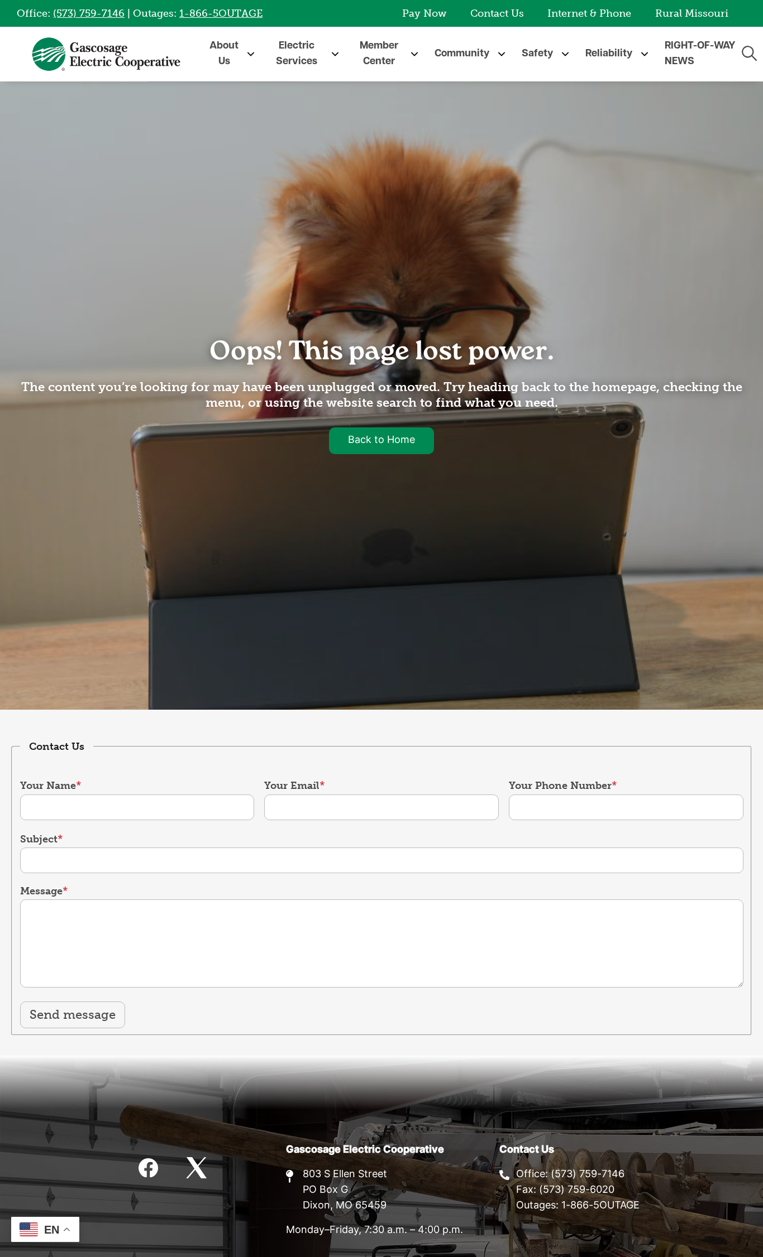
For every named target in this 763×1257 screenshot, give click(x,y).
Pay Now (424, 13)
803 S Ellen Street (345, 1174)
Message (41, 891)
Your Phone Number (560, 785)
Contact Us (497, 13)
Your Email (291, 785)
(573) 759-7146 (89, 13)
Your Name (48, 785)
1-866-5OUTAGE (221, 13)
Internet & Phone (589, 13)
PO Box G (325, 1190)
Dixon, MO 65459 (345, 1206)
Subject (39, 839)
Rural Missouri (691, 13)
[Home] (106, 54)
